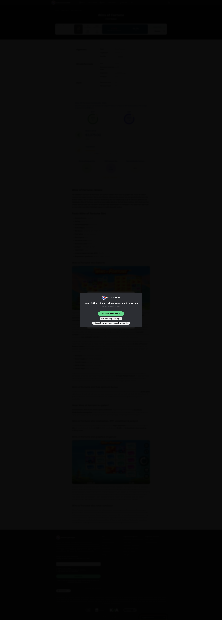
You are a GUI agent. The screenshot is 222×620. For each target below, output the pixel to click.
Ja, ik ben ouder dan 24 (111, 314)
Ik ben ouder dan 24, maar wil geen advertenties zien (111, 323)
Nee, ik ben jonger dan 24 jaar (111, 319)
